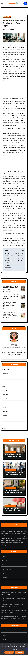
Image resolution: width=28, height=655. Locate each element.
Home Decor (6, 16)
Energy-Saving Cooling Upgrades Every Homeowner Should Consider (9, 304)
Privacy (4, 635)
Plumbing (4, 416)
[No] (26, 649)
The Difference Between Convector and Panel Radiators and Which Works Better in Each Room (13, 618)
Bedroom (4, 378)
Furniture (4, 390)
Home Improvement (7, 403)
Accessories (5, 369)
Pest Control (5, 411)
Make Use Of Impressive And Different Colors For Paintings (19, 255)
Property (4, 420)
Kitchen (4, 407)
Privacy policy (19, 652)
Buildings (4, 382)
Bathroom (5, 374)
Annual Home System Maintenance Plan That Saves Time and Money (9, 314)
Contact (4, 639)
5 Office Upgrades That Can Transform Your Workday (11, 296)
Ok (9, 652)
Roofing (4, 424)
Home (4, 631)
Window (4, 428)
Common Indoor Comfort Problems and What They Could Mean (10, 287)
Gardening (5, 395)
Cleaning (4, 386)
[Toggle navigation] (4, 3)
